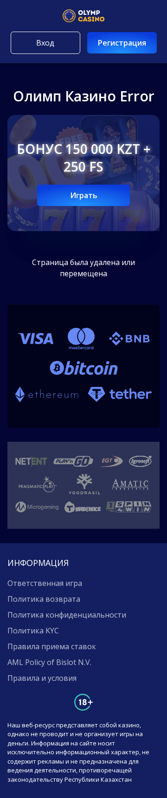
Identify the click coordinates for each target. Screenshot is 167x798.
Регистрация (122, 43)
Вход (45, 43)
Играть (83, 195)
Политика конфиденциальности (66, 615)
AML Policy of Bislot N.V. (49, 662)
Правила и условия (42, 678)
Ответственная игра (44, 583)
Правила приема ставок (51, 646)
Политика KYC (33, 630)
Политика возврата (43, 599)
